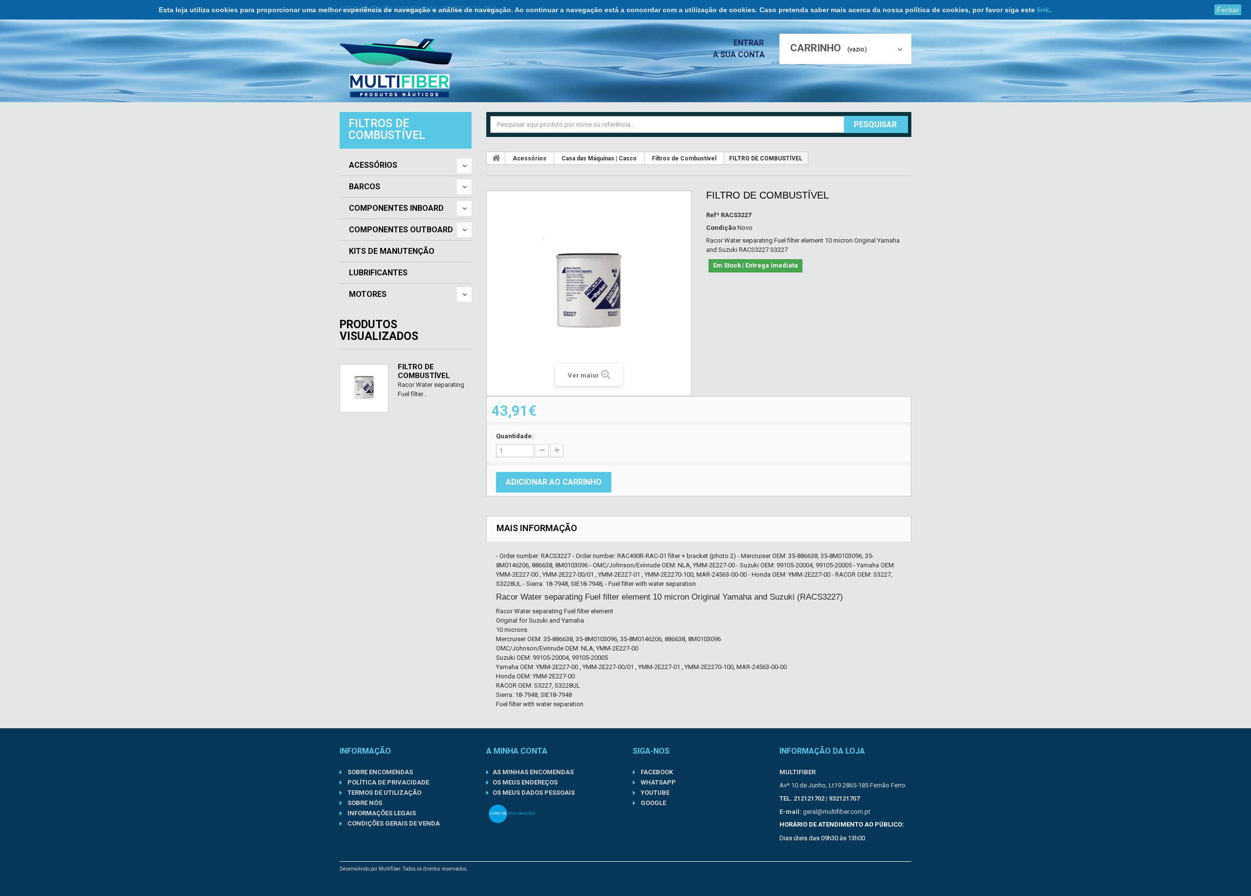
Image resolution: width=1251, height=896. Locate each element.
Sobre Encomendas (379, 772)
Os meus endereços (525, 782)
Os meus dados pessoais (534, 792)
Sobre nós (364, 802)
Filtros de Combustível (684, 158)
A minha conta (516, 751)
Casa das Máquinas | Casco (599, 158)
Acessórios (373, 165)
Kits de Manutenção (391, 251)
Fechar (1228, 10)
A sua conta (739, 54)
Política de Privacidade (387, 782)
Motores (368, 294)
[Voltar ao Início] (496, 158)
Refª (712, 215)
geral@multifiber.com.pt (836, 811)
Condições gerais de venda (393, 823)
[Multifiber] (400, 68)
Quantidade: (515, 436)
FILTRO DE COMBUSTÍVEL (424, 371)
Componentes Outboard (401, 229)
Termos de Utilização (383, 792)
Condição (721, 227)
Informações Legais (381, 813)
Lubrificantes (378, 273)
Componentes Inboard (396, 208)
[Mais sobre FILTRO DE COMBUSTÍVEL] (364, 388)
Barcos (364, 186)
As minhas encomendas (533, 772)
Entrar (749, 42)
